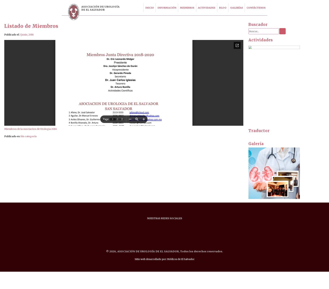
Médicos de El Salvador (180, 259)
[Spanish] (260, 135)
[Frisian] (253, 135)
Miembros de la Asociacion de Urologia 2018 (30, 129)
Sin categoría (28, 136)
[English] (250, 135)
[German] (256, 135)
